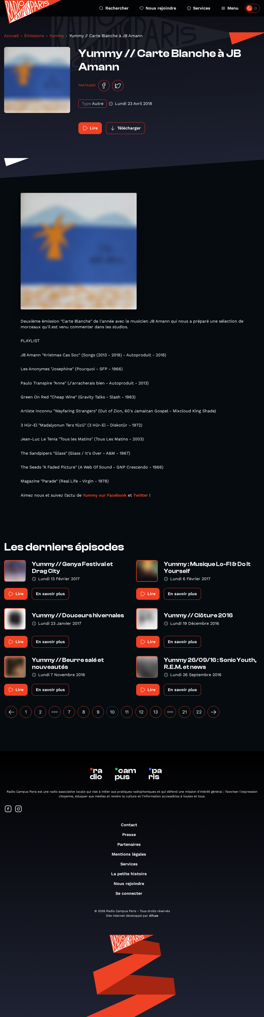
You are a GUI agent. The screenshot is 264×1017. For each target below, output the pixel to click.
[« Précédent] (11, 712)
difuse (153, 915)
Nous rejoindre (161, 8)
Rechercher (117, 8)
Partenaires (129, 844)
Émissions (34, 35)
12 (141, 712)
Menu (232, 8)
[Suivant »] (213, 712)
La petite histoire (129, 873)
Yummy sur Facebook (105, 495)
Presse (129, 834)
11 (127, 712)
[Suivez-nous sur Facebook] (8, 809)
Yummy (57, 35)
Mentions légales (129, 854)
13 (155, 712)
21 (184, 712)
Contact (129, 824)
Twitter (140, 495)
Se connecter (129, 893)
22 (199, 712)
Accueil (11, 35)
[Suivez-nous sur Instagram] (18, 809)
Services (201, 8)
